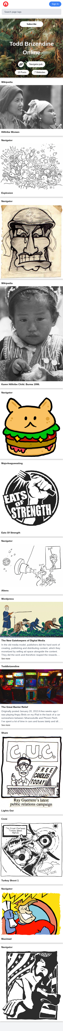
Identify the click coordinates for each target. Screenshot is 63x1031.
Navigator (6, 140)
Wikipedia (7, 82)
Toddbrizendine (10, 666)
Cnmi (4, 819)
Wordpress (7, 598)
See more (5, 659)
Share (4, 732)
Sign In (55, 4)
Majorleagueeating (12, 463)
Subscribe (31, 24)
